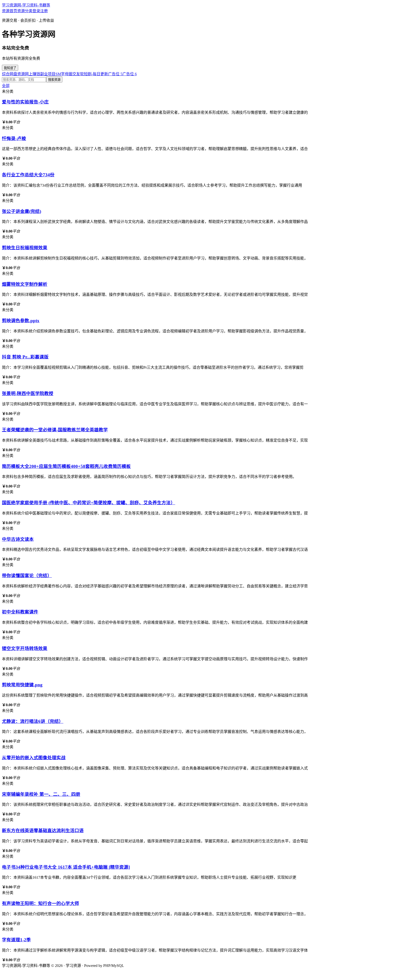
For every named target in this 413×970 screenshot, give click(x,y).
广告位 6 (129, 74)
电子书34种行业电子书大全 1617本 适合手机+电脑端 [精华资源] (66, 867)
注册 (44, 11)
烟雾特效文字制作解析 (24, 284)
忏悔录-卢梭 (14, 138)
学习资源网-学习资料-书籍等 (26, 5)
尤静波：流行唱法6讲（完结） (32, 721)
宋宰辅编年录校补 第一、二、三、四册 (41, 794)
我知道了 (10, 68)
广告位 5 (115, 74)
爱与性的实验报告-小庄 (25, 101)
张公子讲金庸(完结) (21, 211)
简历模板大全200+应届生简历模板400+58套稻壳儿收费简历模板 (66, 466)
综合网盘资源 (13, 74)
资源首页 (9, 11)
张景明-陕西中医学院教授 (27, 393)
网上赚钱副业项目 (40, 74)
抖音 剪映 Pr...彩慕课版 (25, 356)
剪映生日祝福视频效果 (24, 247)
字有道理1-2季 (16, 939)
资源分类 (25, 11)
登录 (36, 11)
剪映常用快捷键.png (22, 684)
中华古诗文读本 (18, 539)
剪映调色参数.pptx (20, 320)
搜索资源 (54, 79)
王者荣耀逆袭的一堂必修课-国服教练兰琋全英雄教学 (55, 429)
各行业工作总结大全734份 (28, 174)
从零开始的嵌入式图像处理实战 (33, 757)
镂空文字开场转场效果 (24, 648)
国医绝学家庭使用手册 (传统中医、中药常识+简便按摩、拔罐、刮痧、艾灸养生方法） (88, 502)
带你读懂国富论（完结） (27, 575)
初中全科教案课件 (20, 611)
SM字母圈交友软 (69, 74)
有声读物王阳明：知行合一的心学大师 (40, 903)
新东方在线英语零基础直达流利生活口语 (43, 830)
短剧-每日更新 (96, 74)
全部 (6, 86)
